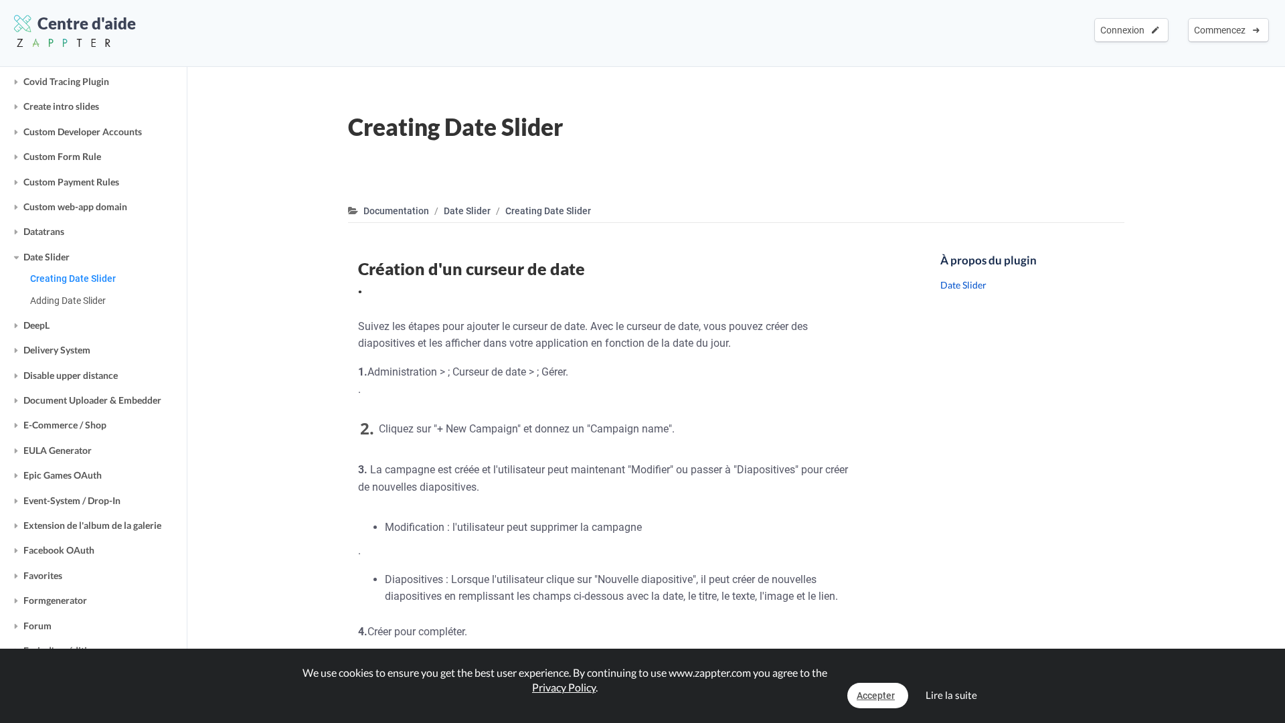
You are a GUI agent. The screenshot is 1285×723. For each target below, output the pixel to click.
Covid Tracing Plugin (66, 81)
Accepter (876, 695)
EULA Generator (57, 450)
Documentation (396, 211)
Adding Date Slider (68, 300)
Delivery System (56, 349)
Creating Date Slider (73, 278)
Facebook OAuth (58, 550)
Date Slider (46, 256)
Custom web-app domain (75, 206)
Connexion (1124, 30)
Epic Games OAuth (62, 475)
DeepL (36, 325)
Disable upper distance (70, 375)
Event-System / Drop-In (71, 500)
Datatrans (43, 231)
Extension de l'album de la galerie (92, 525)
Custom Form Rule (62, 156)
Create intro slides (61, 106)
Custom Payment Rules (71, 181)
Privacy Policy (564, 687)
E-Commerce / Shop (64, 424)
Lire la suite (951, 695)
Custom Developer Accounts (82, 131)
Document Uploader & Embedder (92, 400)
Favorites (42, 575)
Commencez (1222, 30)
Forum (37, 625)
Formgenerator (55, 600)
